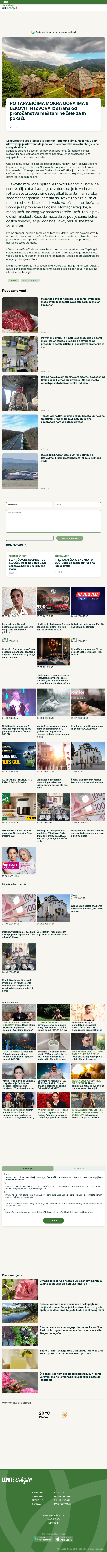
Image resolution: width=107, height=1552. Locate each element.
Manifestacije (62, 1503)
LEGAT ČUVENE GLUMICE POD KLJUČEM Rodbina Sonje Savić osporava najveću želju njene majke (28, 564)
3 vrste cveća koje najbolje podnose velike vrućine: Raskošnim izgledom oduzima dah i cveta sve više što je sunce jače (71, 1330)
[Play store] (43, 1539)
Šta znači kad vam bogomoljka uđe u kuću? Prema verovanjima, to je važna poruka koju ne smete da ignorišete (70, 1376)
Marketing (54, 1519)
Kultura (59, 1492)
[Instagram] (102, 1479)
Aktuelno (37, 1500)
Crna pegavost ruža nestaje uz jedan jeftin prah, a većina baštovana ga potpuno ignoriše (71, 1282)
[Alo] (5, 2)
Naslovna (37, 1492)
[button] (7, 135)
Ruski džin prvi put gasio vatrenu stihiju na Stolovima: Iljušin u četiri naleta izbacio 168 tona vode (71, 458)
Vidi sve (53, 1220)
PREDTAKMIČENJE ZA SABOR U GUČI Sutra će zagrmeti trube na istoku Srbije (75, 562)
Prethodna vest (18, 556)
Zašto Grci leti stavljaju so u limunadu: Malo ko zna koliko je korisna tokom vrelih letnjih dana (71, 1352)
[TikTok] (96, 1479)
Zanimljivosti (62, 1500)
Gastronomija (62, 1496)
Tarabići (13, 280)
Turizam (37, 1503)
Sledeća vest (62, 556)
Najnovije (37, 1496)
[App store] (64, 1539)
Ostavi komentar (70, 538)
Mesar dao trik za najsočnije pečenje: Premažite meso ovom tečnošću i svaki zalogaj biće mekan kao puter (71, 302)
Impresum (53, 1523)
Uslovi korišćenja (53, 1515)
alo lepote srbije (30, 280)
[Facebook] (90, 1479)
